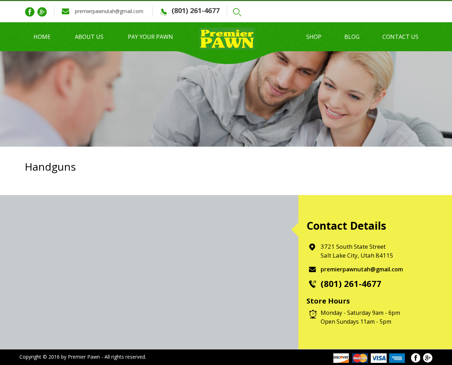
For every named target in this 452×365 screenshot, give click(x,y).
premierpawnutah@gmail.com (109, 11)
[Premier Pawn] (226, 37)
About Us (89, 37)
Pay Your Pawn (150, 37)
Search (238, 12)
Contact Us (400, 37)
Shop (313, 37)
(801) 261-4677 (196, 10)
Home (42, 37)
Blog (351, 37)
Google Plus (42, 12)
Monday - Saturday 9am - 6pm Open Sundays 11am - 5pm (360, 317)
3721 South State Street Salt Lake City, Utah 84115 (357, 250)
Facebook (30, 12)
